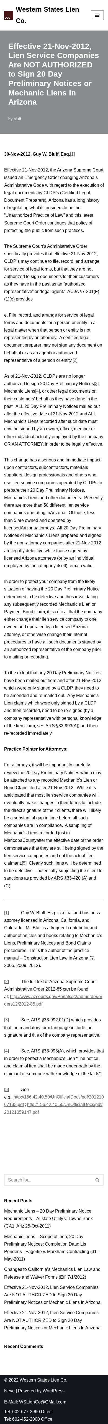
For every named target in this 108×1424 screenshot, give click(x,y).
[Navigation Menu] (97, 15)
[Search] (97, 1180)
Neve (9, 1390)
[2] (75, 360)
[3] (96, 383)
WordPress (54, 1390)
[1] (72, 154)
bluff (17, 119)
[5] (24, 863)
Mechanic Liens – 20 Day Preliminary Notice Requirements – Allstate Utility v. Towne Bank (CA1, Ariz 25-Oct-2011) (48, 1218)
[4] (37, 391)
